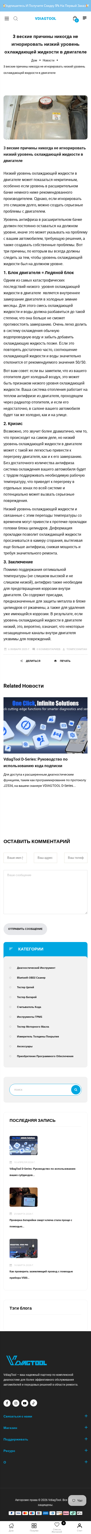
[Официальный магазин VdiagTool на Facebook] (7, 1403)
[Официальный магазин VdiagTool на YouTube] (24, 1403)
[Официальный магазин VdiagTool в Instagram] (15, 1403)
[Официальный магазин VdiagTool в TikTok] (33, 1402)
